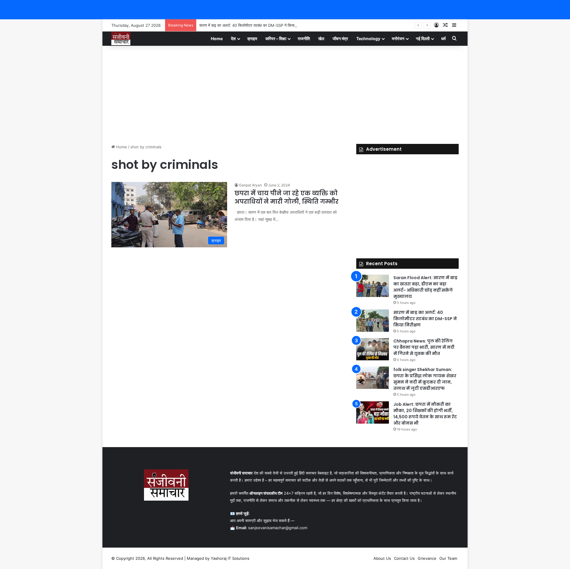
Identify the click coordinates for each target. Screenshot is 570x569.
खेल (321, 38)
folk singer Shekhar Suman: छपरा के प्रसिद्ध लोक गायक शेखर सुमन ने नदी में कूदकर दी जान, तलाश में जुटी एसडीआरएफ (424, 379)
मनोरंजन (398, 38)
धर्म (443, 38)
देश (233, 38)
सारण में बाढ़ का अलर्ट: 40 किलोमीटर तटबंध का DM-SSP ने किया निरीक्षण (252, 25)
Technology (368, 38)
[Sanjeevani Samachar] (120, 38)
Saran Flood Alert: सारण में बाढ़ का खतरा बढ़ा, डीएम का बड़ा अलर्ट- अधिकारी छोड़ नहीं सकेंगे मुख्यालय (425, 287)
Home (217, 38)
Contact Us (404, 558)
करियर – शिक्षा (275, 38)
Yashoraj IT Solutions (230, 558)
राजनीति (304, 38)
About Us (382, 558)
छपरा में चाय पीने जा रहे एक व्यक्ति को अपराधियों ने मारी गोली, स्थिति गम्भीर (286, 197)
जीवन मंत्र (340, 38)
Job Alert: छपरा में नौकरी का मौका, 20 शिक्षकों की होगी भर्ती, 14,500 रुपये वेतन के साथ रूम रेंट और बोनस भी (425, 413)
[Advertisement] (285, 93)
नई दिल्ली (423, 38)
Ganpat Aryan (250, 185)
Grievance (427, 558)
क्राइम (252, 38)
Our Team (448, 558)
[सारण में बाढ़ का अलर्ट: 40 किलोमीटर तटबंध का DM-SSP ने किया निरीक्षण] (372, 320)
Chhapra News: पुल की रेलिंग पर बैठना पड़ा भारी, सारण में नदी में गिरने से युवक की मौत (424, 347)
